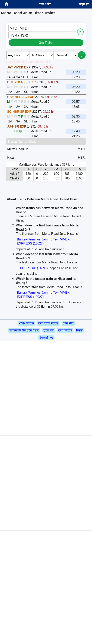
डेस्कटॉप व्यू (46, 337)
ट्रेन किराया (65, 330)
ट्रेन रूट (48, 330)
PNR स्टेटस (26, 323)
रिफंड (79, 330)
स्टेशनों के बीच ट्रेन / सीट (24, 330)
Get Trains (46, 42)
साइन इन (84, 4)
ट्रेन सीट (68, 323)
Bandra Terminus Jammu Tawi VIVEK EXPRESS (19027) (43, 241)
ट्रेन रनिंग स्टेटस (48, 323)
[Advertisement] (46, 388)
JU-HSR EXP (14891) (32, 268)
